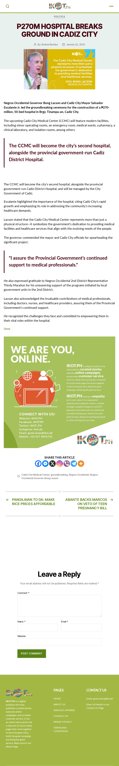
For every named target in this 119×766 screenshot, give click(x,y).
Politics (59, 16)
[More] (81, 463)
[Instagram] (59, 463)
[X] (52, 463)
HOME (57, 699)
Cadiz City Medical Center (35, 474)
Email (64, 621)
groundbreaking (59, 474)
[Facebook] (38, 463)
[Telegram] (74, 463)
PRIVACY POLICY (63, 722)
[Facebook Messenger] (45, 463)
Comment (23, 593)
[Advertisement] (59, 548)
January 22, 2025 (75, 44)
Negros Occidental (79, 474)
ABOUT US (59, 704)
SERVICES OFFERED (64, 710)
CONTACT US (61, 716)
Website (21, 636)
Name (21, 621)
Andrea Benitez (49, 44)
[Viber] (66, 463)
